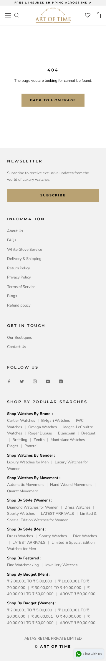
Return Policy (18, 268)
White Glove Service (24, 249)
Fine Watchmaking (23, 565)
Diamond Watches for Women (32, 507)
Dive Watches (85, 536)
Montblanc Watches (68, 439)
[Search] (16, 14)
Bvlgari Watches (55, 420)
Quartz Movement (22, 491)
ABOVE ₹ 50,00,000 (77, 594)
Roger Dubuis (40, 433)
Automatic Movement (25, 484)
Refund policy (19, 305)
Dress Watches (77, 507)
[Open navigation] (8, 15)
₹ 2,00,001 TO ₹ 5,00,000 (29, 581)
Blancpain (66, 433)
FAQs (11, 240)
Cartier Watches (21, 420)
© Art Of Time (53, 646)
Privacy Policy (19, 277)
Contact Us (16, 346)
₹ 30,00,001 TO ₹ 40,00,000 (56, 587)
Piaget (12, 446)
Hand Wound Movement (71, 484)
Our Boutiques (19, 337)
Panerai (30, 446)
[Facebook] (9, 381)
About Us (15, 231)
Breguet (88, 433)
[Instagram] (35, 381)
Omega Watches (42, 427)
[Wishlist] (87, 15)
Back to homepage (53, 100)
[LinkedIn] (61, 381)
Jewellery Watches (61, 565)
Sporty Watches (21, 513)
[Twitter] (22, 381)
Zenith (39, 439)
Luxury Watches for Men (28, 462)
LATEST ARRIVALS (57, 513)
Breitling (19, 439)
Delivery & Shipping (24, 258)
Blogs (12, 296)
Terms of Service (21, 286)
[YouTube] (48, 381)
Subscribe (53, 195)
